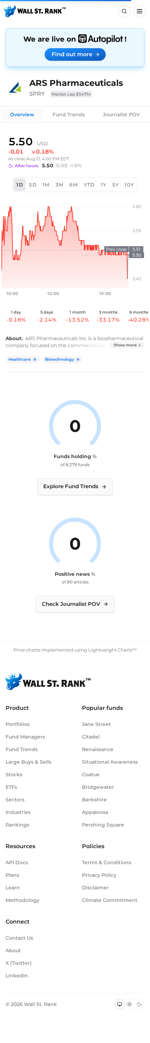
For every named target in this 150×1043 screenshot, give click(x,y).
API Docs (17, 862)
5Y (115, 185)
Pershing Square (103, 825)
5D (33, 185)
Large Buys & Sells (28, 762)
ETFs (11, 787)
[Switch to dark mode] (139, 1004)
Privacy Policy (99, 875)
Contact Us (19, 938)
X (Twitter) (19, 963)
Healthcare (19, 359)
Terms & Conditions (106, 862)
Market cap (71, 94)
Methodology (22, 900)
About (13, 950)
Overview (22, 114)
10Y (129, 185)
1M (46, 185)
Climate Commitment (109, 900)
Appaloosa (95, 812)
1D (19, 185)
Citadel (91, 737)
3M (59, 185)
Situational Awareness (110, 762)
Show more (125, 345)
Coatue (91, 774)
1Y (104, 185)
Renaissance (97, 749)
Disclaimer (95, 887)
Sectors (15, 799)
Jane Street (96, 724)
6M (73, 185)
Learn (13, 887)
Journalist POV (121, 114)
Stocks (14, 774)
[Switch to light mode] (129, 1004)
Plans (12, 875)
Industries (18, 812)
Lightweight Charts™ (112, 650)
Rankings (17, 825)
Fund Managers (25, 737)
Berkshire (94, 799)
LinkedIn (17, 975)
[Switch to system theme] (120, 1004)
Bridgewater (98, 787)
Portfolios (18, 724)
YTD (89, 185)
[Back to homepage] (35, 11)
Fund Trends (69, 114)
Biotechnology (59, 359)
